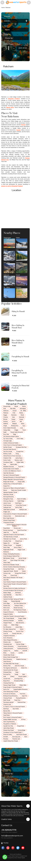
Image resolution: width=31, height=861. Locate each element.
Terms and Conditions (15, 854)
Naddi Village (20, 501)
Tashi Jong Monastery (9, 721)
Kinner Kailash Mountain (9, 428)
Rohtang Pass (14, 425)
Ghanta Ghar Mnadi (8, 730)
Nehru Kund (6, 607)
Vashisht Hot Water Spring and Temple (13, 599)
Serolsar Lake (7, 573)
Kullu (4, 408)
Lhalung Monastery (8, 648)
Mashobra (14, 415)
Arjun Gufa (6, 586)
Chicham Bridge (20, 644)
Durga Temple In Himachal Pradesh (12, 687)
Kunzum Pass (20, 631)
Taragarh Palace (7, 622)
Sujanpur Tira (6, 650)
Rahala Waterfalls (15, 601)
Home (3, 7)
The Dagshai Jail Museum (10, 668)
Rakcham (8, 7)
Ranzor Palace (18, 547)
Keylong (5, 421)
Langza (5, 625)
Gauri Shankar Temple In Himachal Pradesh (14, 582)
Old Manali (18, 592)
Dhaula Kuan (18, 541)
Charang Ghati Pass (8, 683)
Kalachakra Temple (8, 494)
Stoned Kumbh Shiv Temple (10, 670)
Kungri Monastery (22, 646)
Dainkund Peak (22, 702)
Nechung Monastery (8, 496)
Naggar (5, 415)
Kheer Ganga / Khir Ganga (17, 560)
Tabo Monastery (20, 622)
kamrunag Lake (16, 736)
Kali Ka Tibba (18, 507)
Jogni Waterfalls (7, 594)
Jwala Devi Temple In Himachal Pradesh (13, 616)
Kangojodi (18, 545)
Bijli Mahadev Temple (8, 558)
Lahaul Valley (18, 627)
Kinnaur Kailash (22, 676)
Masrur (5, 490)
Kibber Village (14, 625)
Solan (13, 417)
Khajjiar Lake (6, 511)
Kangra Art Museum (8, 612)
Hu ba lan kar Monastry (9, 693)
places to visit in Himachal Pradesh (12, 186)
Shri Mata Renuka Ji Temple (10, 536)
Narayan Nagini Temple (9, 685)
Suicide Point (6, 678)
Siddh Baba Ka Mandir (9, 509)
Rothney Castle (7, 453)
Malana (21, 412)
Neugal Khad (20, 726)
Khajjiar (16, 430)
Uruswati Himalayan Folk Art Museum (13, 590)
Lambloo (20, 652)
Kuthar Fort (24, 668)
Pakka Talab (6, 547)
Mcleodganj (23, 408)
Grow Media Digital (19, 858)
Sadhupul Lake (23, 509)
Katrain (24, 571)
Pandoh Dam (6, 605)
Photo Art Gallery (7, 734)
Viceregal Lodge (7, 440)
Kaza (24, 425)
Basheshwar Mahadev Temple (11, 564)
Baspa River (10, 107)
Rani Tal (15, 532)
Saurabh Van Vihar (8, 726)
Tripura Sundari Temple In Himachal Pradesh (14, 584)
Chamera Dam (7, 516)
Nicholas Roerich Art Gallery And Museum (14, 588)
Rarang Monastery (21, 698)
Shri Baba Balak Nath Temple (11, 663)
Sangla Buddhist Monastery (20, 689)
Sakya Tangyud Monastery (10, 640)
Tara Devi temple (7, 451)
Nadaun (16, 650)
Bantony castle (18, 460)
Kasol (4, 560)
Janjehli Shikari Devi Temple (10, 741)
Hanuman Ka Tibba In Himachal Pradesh (13, 488)
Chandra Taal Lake (17, 633)
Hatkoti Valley (13, 464)
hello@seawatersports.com (12, 835)
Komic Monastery (8, 637)
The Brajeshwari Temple (19, 609)
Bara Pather (16, 708)
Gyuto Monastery (22, 612)
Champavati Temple (8, 522)
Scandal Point (19, 451)
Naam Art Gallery (21, 498)
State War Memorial (8, 473)
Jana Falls (6, 579)
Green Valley (20, 438)
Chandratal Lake (7, 644)
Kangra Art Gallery (8, 614)
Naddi (4, 432)
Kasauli (14, 410)
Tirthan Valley (6, 562)
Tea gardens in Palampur (9, 723)
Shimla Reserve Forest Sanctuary (12, 455)
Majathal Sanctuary (21, 659)
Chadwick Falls (7, 458)
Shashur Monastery (8, 646)
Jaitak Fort (6, 532)
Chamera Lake (7, 704)
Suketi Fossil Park (22, 530)
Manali (16, 406)
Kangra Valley (21, 481)
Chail (13, 412)
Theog (17, 453)
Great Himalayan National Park (11, 556)
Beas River (18, 594)
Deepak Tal (18, 642)
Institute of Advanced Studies (10, 443)
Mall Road (6, 708)
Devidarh (5, 736)
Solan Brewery (7, 661)
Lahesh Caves (7, 503)
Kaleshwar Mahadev (8, 620)
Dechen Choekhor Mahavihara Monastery (14, 566)
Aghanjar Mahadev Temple (10, 492)
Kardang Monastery (22, 648)
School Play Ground (21, 505)
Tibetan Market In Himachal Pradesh (12, 713)
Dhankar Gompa (7, 631)
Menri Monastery (7, 659)
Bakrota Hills (6, 711)
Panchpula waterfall (8, 702)
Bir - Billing (23, 410)
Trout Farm (22, 693)
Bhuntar (5, 419)
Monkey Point (6, 665)
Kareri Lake (6, 609)
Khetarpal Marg (7, 672)
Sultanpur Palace (18, 605)
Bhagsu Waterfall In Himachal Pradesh (13, 479)
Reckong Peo (6, 674)
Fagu (4, 464)
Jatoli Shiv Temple (19, 665)
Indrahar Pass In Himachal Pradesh (12, 483)
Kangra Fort (6, 486)
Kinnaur (23, 125)
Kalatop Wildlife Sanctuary (10, 719)
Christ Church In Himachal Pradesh (12, 445)
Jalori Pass (21, 569)
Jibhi (21, 421)
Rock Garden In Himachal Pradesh (12, 717)
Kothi (4, 676)
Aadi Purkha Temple (21, 734)
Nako (23, 674)
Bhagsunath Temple (8, 481)
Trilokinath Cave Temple (9, 539)
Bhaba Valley (23, 685)
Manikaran (6, 551)
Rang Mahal (6, 528)
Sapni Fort (24, 695)
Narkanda (21, 417)
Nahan (22, 423)
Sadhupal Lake (7, 507)
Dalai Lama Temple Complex (18, 490)
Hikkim (22, 629)
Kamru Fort (6, 689)
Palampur (5, 412)
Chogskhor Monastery (9, 635)
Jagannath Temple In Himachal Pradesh (13, 534)
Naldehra (5, 423)
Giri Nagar (16, 543)
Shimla (24, 406)
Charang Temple (7, 698)
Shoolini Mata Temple (8, 655)
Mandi (22, 415)
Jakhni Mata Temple (8, 728)
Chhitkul (12, 676)
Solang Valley (6, 430)
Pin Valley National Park (9, 629)
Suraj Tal (5, 633)
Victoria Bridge (21, 730)
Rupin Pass (17, 700)
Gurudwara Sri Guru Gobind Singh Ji (12, 732)
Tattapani (14, 423)
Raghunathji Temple (8, 549)
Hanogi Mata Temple (8, 569)
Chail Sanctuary (7, 505)
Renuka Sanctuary (8, 530)
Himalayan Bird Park (21, 447)
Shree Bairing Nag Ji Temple (10, 691)
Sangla (18, 130)
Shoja (4, 575)
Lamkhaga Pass (18, 678)
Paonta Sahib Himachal (16, 432)
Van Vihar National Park (20, 603)
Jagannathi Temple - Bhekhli (10, 571)
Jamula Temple (22, 558)
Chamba (5, 417)
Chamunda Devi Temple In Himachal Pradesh (15, 514)
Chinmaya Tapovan (8, 501)
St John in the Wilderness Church (12, 471)
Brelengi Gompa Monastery (10, 695)
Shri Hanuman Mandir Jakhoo (11, 436)
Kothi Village (6, 603)
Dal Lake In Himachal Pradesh (11, 475)
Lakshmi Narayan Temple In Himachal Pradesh (16, 525)
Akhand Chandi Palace (9, 520)
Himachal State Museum (9, 449)
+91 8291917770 (8, 830)
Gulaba (5, 601)
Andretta (20, 620)
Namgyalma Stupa (8, 498)
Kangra (13, 419)
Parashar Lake (16, 738)
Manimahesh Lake (20, 516)
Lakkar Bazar (18, 458)
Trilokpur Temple (7, 545)
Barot (25, 736)
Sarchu (13, 421)
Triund (24, 430)
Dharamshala (6, 406)
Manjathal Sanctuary (8, 466)
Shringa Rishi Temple (20, 573)
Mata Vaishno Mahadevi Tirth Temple (12, 577)
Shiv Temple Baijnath (8, 618)
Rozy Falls (6, 434)
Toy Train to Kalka (8, 438)
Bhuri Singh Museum (8, 518)
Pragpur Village (22, 618)
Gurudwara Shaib (7, 462)
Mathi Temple (6, 700)
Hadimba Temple (7, 597)
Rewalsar (5, 738)
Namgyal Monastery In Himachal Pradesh (14, 477)
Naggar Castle (21, 549)
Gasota (12, 652)
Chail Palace (18, 503)
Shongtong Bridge (18, 680)
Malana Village (7, 592)
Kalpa (16, 672)
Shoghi (5, 425)
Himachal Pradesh (14, 99)
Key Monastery (7, 627)
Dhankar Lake (7, 642)
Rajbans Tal (6, 543)
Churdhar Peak (7, 541)
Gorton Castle (7, 460)
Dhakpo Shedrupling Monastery (11, 554)
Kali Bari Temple (7, 447)
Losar (21, 428)
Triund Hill (20, 466)
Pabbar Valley (20, 462)
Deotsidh (24, 650)
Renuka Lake (17, 528)
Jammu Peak (23, 539)
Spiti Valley (13, 408)
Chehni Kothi (13, 575)
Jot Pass (23, 719)
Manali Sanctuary (18, 607)
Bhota (4, 652)
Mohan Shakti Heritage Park (10, 657)
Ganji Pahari (6, 715)
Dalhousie (6, 410)
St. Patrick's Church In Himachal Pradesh (14, 706)
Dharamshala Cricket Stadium (11, 468)
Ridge (14, 434)
